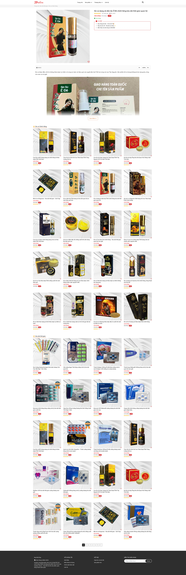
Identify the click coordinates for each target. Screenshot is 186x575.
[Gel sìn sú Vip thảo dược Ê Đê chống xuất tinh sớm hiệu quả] (47, 265)
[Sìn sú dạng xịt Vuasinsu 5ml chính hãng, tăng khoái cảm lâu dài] (138, 265)
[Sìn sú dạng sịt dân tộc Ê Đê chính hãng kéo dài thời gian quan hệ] (63, 36)
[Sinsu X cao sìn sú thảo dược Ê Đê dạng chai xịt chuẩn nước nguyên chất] (138, 224)
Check (148, 561)
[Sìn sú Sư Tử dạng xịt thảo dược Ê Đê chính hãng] (138, 307)
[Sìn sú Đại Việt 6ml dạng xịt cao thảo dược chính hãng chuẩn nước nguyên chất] (77, 265)
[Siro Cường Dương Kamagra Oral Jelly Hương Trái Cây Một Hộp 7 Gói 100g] (47, 352)
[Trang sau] (100, 544)
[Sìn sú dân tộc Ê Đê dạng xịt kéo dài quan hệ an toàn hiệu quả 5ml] (77, 183)
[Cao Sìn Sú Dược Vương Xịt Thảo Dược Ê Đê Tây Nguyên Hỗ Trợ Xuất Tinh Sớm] (108, 142)
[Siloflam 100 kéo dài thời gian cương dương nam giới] (47, 475)
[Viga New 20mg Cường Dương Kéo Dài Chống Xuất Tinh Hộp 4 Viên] (77, 393)
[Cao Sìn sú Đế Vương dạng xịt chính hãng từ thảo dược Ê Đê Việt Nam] (47, 142)
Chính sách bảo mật (69, 565)
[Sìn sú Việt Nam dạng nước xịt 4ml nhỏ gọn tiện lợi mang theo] (77, 307)
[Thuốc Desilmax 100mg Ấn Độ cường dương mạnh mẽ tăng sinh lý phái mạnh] (108, 434)
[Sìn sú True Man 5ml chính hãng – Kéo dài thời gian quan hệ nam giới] (108, 224)
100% (144, 67)
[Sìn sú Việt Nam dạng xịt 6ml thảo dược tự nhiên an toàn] (47, 307)
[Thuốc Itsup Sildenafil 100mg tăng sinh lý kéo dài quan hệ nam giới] (138, 352)
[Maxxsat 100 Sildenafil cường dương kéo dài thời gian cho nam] (108, 393)
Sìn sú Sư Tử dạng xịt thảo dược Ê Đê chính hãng (137, 321)
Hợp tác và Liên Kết (99, 560)
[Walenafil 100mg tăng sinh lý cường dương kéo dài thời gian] (77, 475)
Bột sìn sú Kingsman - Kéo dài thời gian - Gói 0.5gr (46, 198)
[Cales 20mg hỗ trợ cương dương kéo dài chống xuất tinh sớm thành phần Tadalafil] (77, 516)
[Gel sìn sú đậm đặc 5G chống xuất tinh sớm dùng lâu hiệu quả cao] (77, 224)
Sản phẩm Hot (98, 562)
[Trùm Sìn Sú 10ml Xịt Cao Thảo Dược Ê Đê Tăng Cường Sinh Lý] (77, 142)
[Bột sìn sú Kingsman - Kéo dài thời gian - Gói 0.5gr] (47, 183)
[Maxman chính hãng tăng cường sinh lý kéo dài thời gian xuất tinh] (47, 393)
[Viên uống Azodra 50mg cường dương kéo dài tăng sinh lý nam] (138, 516)
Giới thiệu (66, 560)
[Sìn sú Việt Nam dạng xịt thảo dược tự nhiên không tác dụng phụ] (108, 265)
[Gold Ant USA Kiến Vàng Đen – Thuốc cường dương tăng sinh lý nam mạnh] (77, 434)
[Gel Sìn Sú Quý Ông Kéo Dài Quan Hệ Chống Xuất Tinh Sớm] (138, 142)
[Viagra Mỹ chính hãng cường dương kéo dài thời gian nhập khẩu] (138, 393)
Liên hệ (66, 567)
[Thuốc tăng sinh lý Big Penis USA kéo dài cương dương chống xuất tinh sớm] (47, 516)
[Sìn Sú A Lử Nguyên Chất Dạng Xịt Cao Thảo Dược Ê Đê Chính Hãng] (138, 183)
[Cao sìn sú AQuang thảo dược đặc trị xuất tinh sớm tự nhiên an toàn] (108, 307)
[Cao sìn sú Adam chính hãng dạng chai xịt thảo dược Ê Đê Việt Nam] (47, 224)
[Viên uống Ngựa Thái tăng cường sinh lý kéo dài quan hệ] (77, 352)
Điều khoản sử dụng (69, 562)
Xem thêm (92, 118)
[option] (63, 36)
